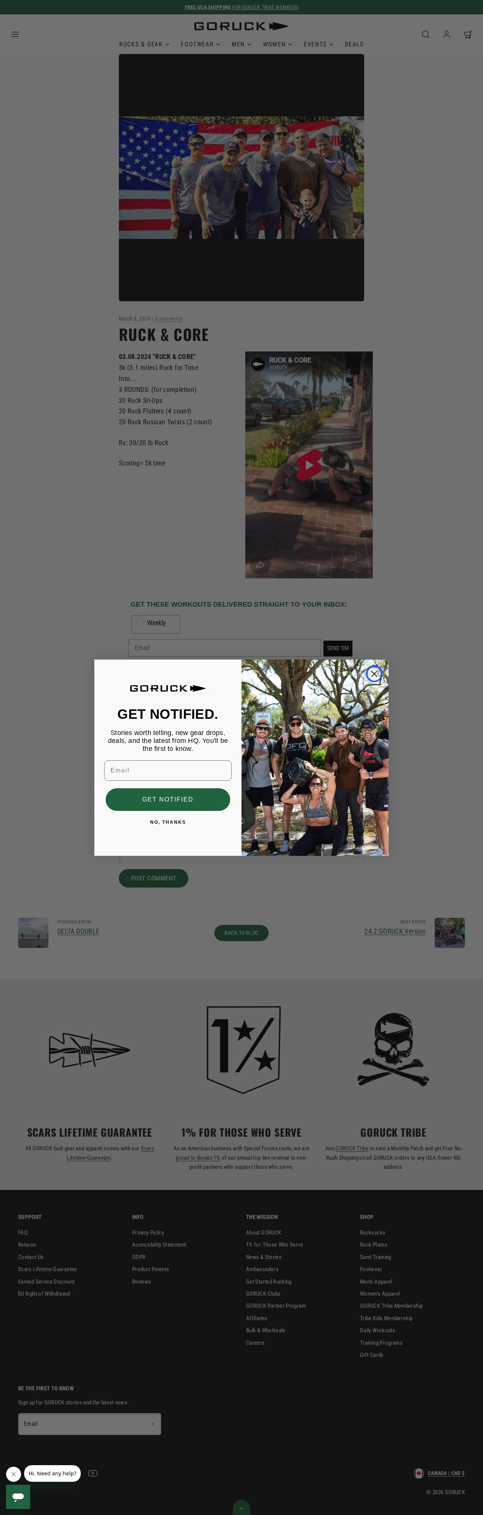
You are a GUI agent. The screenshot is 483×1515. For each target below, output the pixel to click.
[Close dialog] (374, 674)
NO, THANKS (168, 822)
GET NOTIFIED (168, 799)
